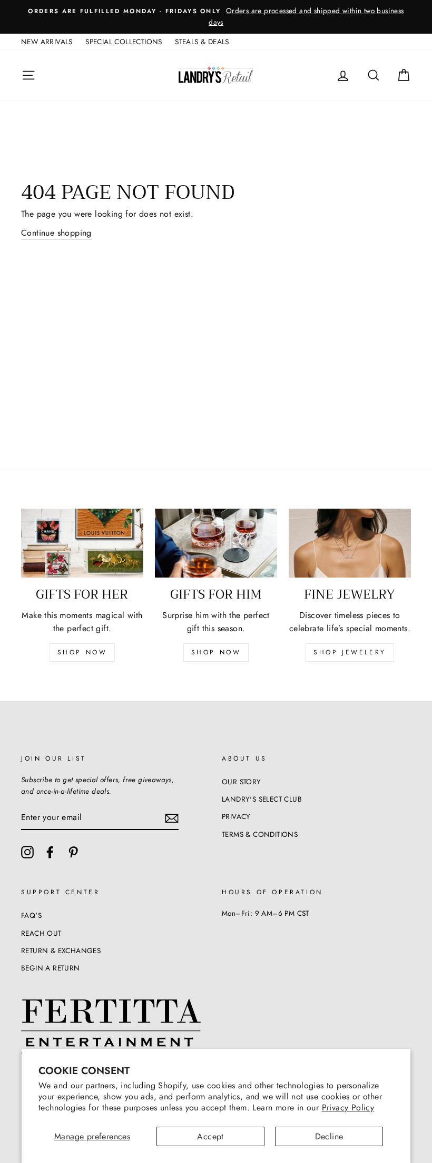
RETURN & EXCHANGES (61, 950)
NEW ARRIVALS (47, 41)
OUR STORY (241, 781)
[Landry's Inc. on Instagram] (27, 852)
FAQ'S (31, 915)
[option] (216, 16)
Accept (210, 1136)
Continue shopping (56, 233)
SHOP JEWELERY (349, 652)
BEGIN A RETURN (50, 968)
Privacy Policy (348, 1107)
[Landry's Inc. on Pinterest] (73, 852)
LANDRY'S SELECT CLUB (262, 799)
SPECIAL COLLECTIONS (123, 41)
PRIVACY (236, 816)
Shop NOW (216, 652)
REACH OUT (41, 933)
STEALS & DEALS (202, 41)
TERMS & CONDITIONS (260, 834)
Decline (329, 1136)
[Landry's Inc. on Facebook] (50, 852)
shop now (82, 652)
